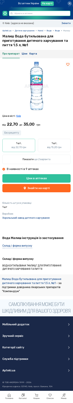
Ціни (24, 53)
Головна (9, 398)
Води (49, 30)
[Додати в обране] (68, 64)
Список (50, 398)
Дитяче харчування (24, 30)
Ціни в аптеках (36, 178)
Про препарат (11, 53)
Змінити (66, 23)
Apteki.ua (6, 30)
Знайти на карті (39, 188)
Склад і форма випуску (17, 245)
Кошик (36, 398)
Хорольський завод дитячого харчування (26, 217)
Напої (40, 30)
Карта (33, 53)
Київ (18, 116)
